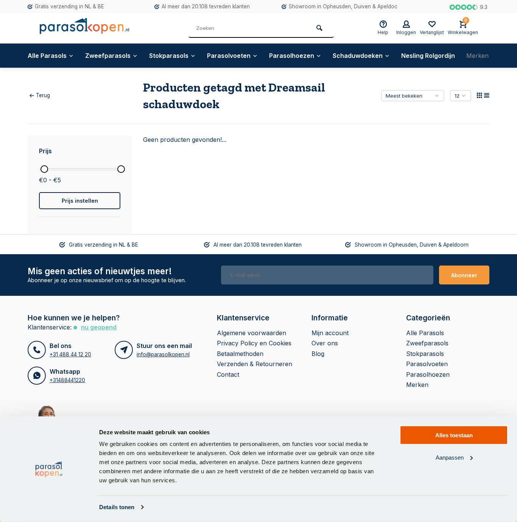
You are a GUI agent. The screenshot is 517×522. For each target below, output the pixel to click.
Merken (477, 55)
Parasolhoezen (291, 55)
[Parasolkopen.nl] (84, 28)
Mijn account (330, 333)
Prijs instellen (80, 200)
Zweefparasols (108, 55)
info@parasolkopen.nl (163, 354)
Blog (317, 353)
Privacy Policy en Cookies (254, 343)
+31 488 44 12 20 (70, 354)
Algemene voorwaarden (251, 333)
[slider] (44, 169)
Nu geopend (99, 327)
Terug (43, 95)
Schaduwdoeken (358, 55)
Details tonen (116, 507)
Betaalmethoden (240, 353)
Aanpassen (450, 457)
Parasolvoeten (229, 55)
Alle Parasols (47, 55)
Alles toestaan (454, 435)
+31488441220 (67, 380)
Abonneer (464, 275)
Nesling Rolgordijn (428, 55)
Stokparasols (168, 55)
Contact (228, 374)
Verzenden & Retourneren (254, 364)
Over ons (324, 343)
